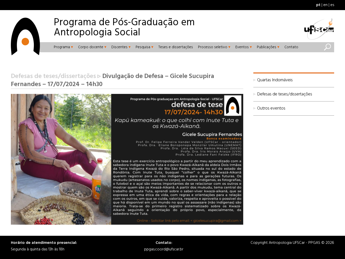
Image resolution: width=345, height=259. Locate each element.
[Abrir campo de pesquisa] (327, 47)
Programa (62, 47)
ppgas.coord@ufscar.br (163, 249)
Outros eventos (271, 108)
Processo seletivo (212, 47)
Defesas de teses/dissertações (284, 94)
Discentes (119, 47)
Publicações (266, 47)
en (325, 5)
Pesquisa (143, 47)
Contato (291, 47)
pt (318, 5)
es (332, 5)
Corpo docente (90, 47)
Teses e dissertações (175, 47)
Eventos (242, 47)
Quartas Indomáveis (275, 80)
